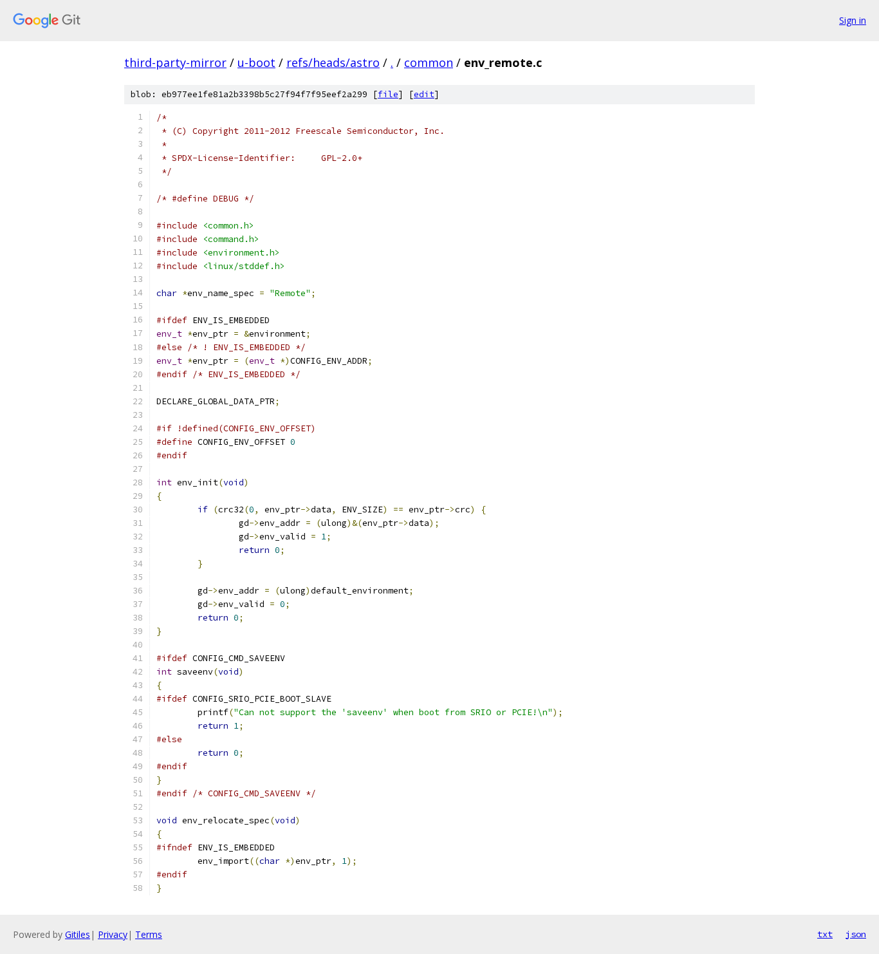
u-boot (256, 62)
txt (825, 934)
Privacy (112, 934)
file (388, 94)
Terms (148, 934)
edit (424, 94)
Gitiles (77, 934)
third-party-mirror (175, 62)
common (428, 62)
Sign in (852, 20)
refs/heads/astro (333, 62)
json (856, 934)
